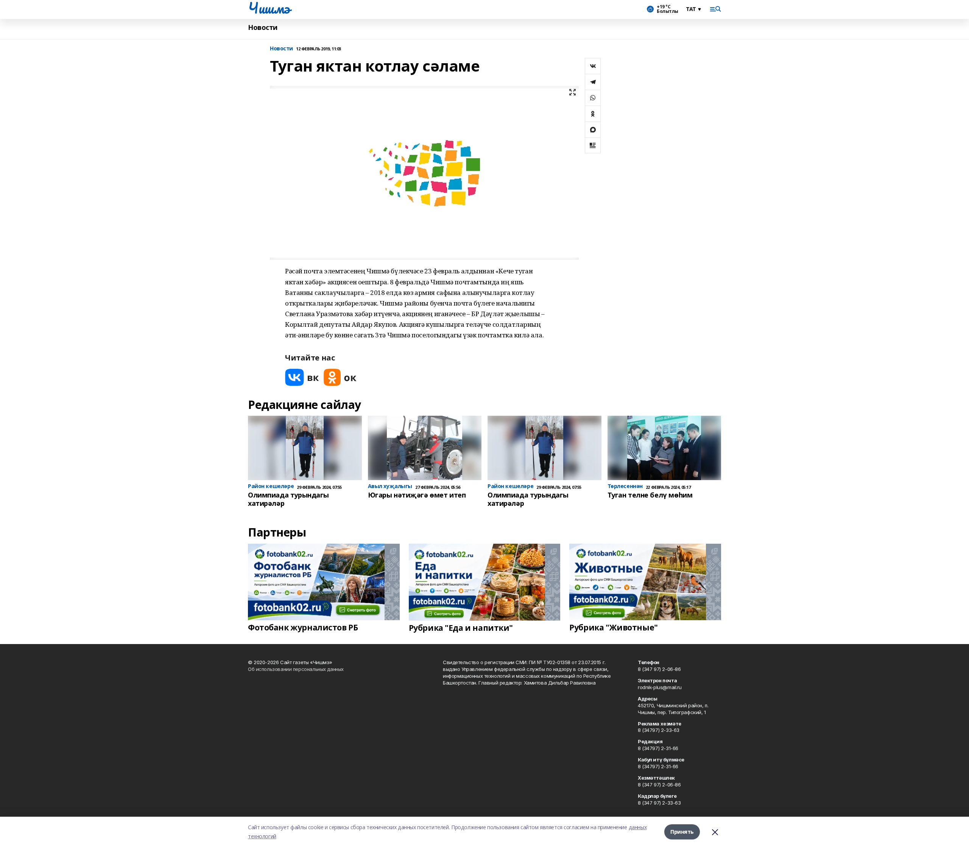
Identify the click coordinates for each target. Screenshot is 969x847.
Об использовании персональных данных (296, 669)
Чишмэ (269, 8)
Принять (682, 831)
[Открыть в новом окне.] (302, 377)
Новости (262, 27)
